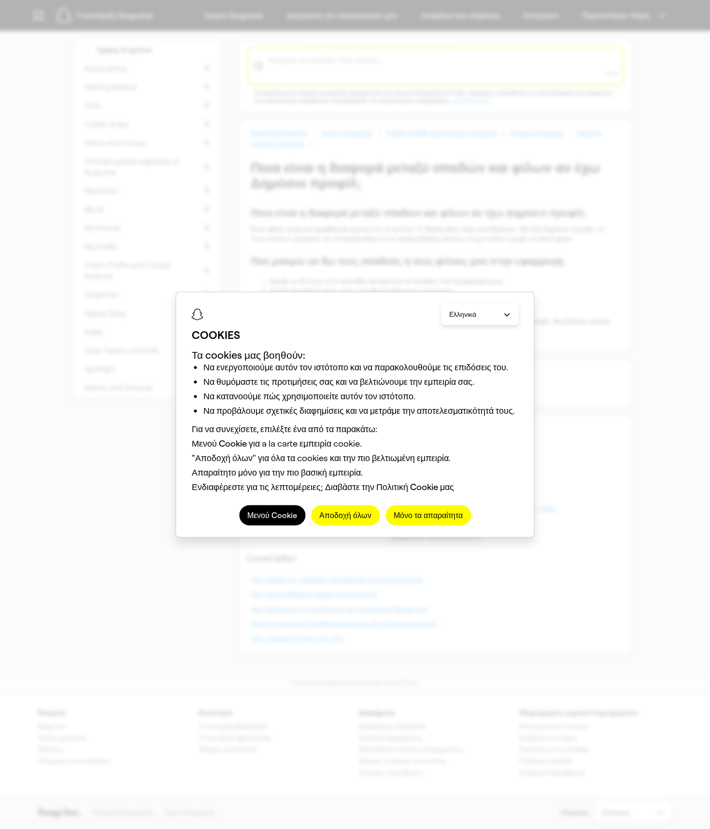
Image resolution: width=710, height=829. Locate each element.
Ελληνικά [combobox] (462, 314)
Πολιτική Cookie (407, 486)
